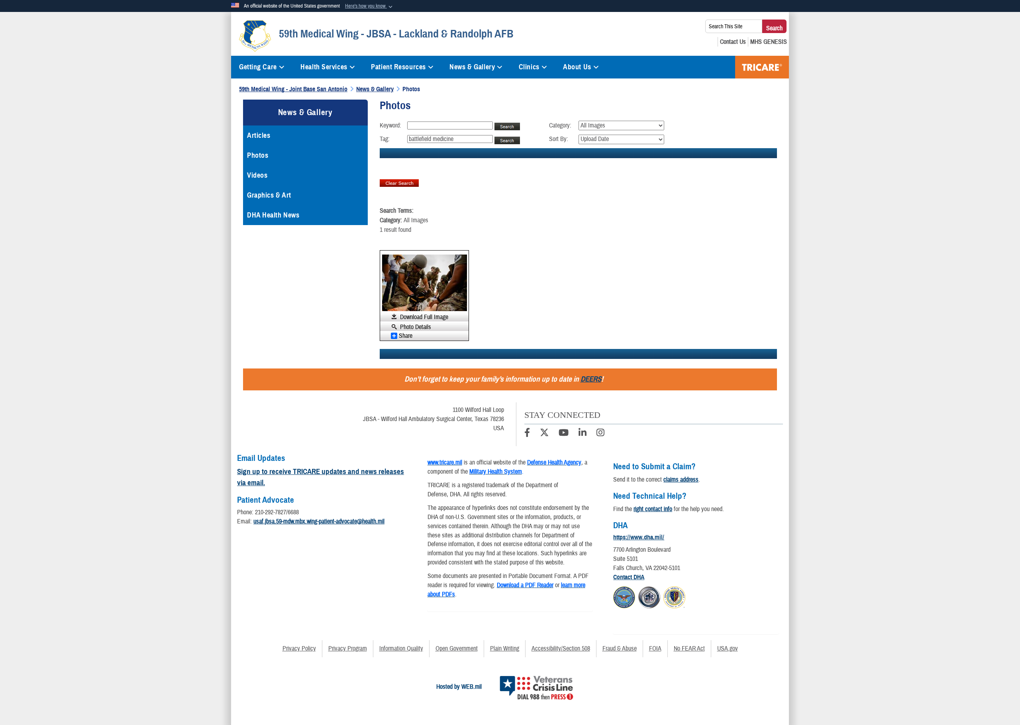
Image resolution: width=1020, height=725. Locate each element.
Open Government (456, 648)
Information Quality (401, 648)
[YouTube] (564, 434)
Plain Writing (504, 648)
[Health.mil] (649, 596)
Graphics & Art (269, 195)
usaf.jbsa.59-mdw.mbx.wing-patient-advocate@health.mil (318, 521)
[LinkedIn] (582, 434)
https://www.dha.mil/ (638, 537)
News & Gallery (472, 67)
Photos (257, 155)
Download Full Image (424, 317)
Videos (257, 175)
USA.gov (727, 648)
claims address (680, 480)
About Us (577, 67)
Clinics (529, 67)
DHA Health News (273, 215)
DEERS (591, 379)
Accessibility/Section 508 (561, 648)
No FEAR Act (689, 648)
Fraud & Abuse (619, 648)
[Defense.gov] (624, 596)
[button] (369, 6)
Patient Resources (398, 67)
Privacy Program (347, 648)
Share (405, 336)
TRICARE (762, 67)
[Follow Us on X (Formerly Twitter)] (544, 434)
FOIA (655, 648)
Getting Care (258, 67)
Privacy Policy (299, 648)
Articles (258, 135)
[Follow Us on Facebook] (527, 434)
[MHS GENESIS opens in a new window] (768, 42)
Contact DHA (628, 577)
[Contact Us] (733, 42)
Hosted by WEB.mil (459, 687)
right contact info (653, 509)
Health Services (323, 67)
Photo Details (415, 326)
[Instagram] (600, 434)
